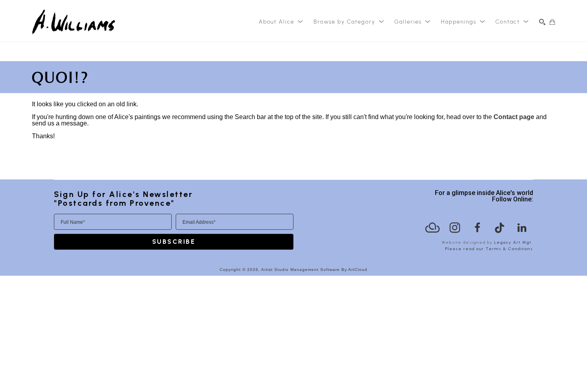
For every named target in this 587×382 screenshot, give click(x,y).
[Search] (542, 22)
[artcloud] (432, 228)
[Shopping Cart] (552, 22)
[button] (281, 22)
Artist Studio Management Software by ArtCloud (314, 269)
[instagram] (455, 228)
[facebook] (477, 228)
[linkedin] (522, 228)
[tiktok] (499, 228)
